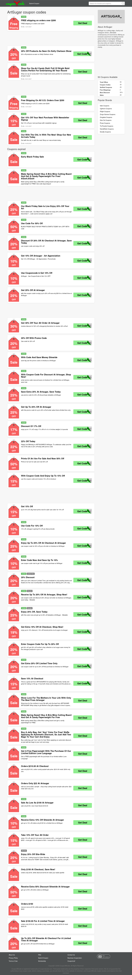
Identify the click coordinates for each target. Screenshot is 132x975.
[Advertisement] (51, 38)
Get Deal (82, 23)
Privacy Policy (13, 958)
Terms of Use (13, 961)
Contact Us (71, 955)
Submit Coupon (34, 3)
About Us (12, 955)
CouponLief (71, 961)
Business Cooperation (75, 958)
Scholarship (42, 961)
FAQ (39, 955)
